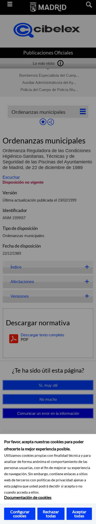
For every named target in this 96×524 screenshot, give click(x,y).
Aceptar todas (79, 513)
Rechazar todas (51, 513)
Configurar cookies (19, 513)
